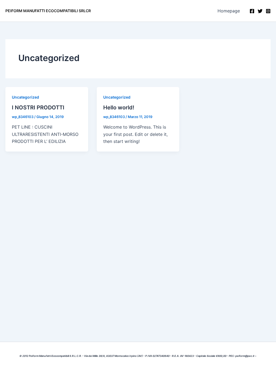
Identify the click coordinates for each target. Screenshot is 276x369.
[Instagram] (268, 11)
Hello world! (118, 107)
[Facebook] (252, 11)
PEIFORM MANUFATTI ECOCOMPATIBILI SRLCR (48, 10)
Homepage (229, 11)
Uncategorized (25, 97)
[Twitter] (260, 11)
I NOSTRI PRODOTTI (38, 107)
